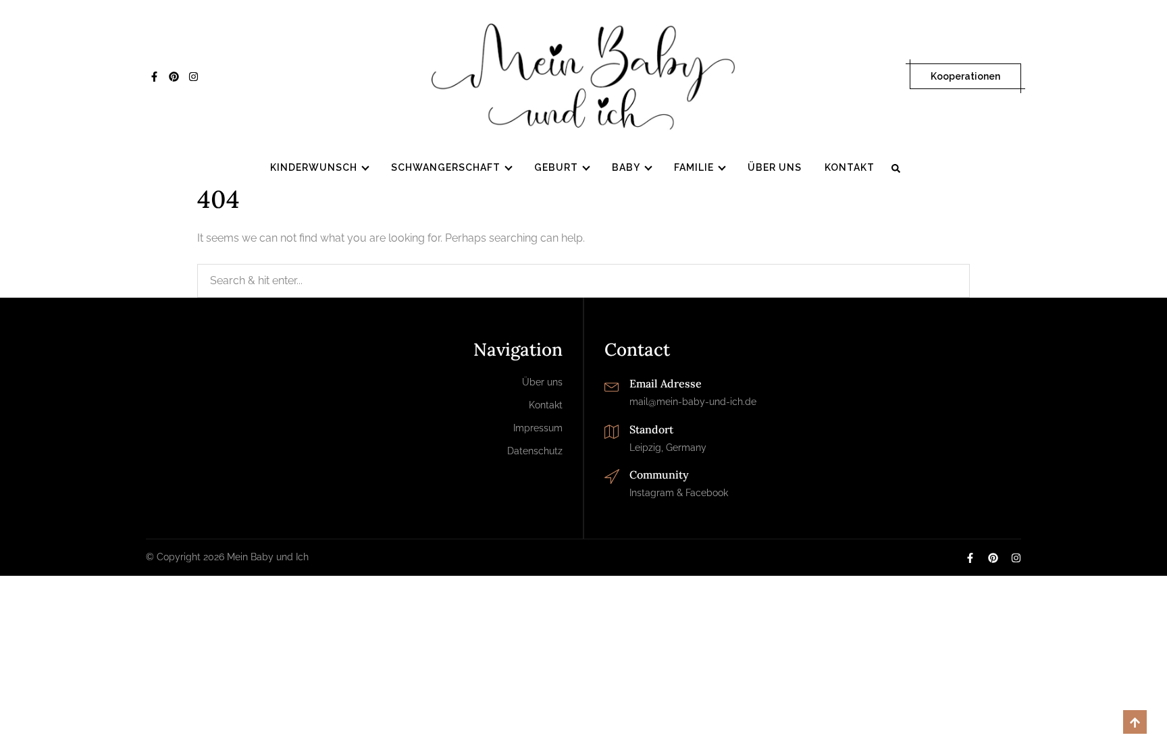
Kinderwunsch (313, 167)
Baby (626, 167)
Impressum (538, 428)
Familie (694, 167)
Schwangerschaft (445, 167)
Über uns (775, 167)
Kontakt (850, 167)
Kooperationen (965, 76)
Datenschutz (535, 451)
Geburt (556, 167)
